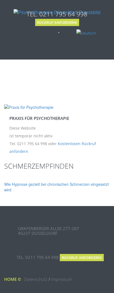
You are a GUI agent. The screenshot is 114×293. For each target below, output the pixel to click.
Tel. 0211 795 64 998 (57, 14)
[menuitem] (86, 32)
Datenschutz (35, 279)
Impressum (61, 279)
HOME (10, 279)
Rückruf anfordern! (57, 22)
